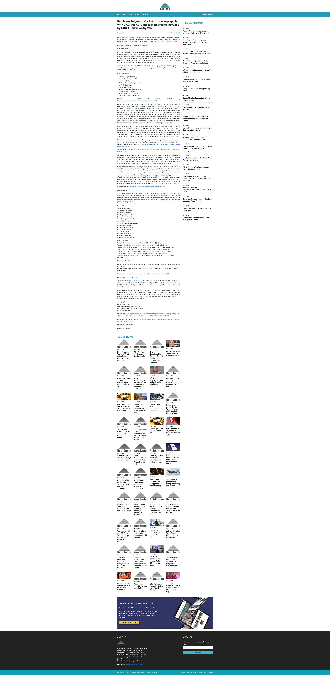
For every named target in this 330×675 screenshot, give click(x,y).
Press (137, 15)
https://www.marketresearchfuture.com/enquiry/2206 (147, 186)
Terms (183, 672)
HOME (119, 15)
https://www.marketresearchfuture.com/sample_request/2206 (137, 101)
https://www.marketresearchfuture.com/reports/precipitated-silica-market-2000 (143, 274)
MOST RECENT (128, 15)
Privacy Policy (191, 672)
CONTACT (144, 15)
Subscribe (197, 653)
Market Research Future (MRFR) (130, 281)
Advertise (202, 672)
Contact (210, 672)
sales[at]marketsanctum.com (134, 664)
